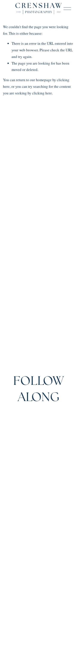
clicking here (42, 93)
